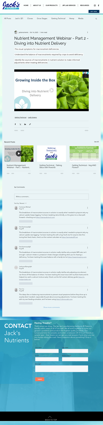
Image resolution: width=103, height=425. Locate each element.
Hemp (71, 18)
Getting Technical (58, 18)
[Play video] (51, 90)
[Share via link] (30, 124)
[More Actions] (87, 208)
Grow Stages (42, 18)
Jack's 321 (19, 18)
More (80, 18)
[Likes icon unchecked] (20, 221)
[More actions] (87, 32)
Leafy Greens (32, 117)
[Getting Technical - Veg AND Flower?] (84, 153)
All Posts (7, 18)
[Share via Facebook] (15, 124)
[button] (96, 18)
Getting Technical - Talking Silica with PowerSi (50, 166)
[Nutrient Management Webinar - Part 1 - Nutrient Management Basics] (18, 153)
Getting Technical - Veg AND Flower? (84, 166)
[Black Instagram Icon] (95, 5)
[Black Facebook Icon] (98, 5)
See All (96, 142)
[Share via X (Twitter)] (20, 124)
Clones (30, 18)
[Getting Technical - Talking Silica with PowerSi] (51, 153)
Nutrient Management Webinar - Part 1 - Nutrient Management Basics (18, 166)
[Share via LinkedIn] (25, 124)
